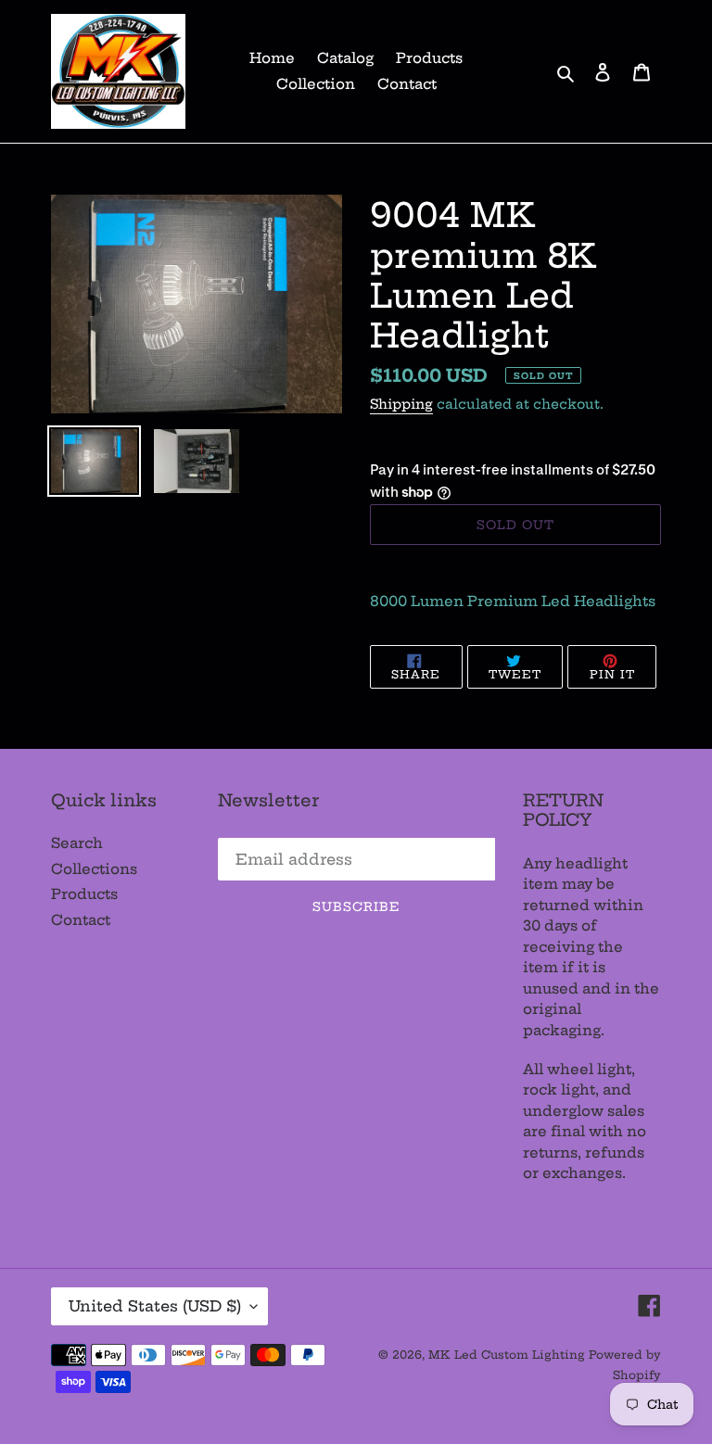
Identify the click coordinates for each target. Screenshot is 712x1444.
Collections (94, 869)
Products (84, 894)
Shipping (401, 404)
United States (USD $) (155, 1306)
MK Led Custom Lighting (508, 1355)
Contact (80, 920)
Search (77, 843)
